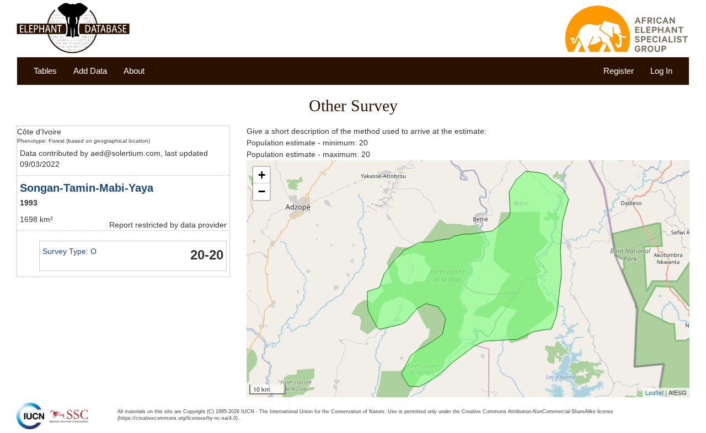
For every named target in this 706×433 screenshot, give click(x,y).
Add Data (90, 70)
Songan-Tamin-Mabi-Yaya (86, 188)
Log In (661, 70)
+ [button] (261, 175)
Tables (45, 70)
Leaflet (654, 392)
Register (618, 70)
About (134, 70)
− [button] (261, 191)
